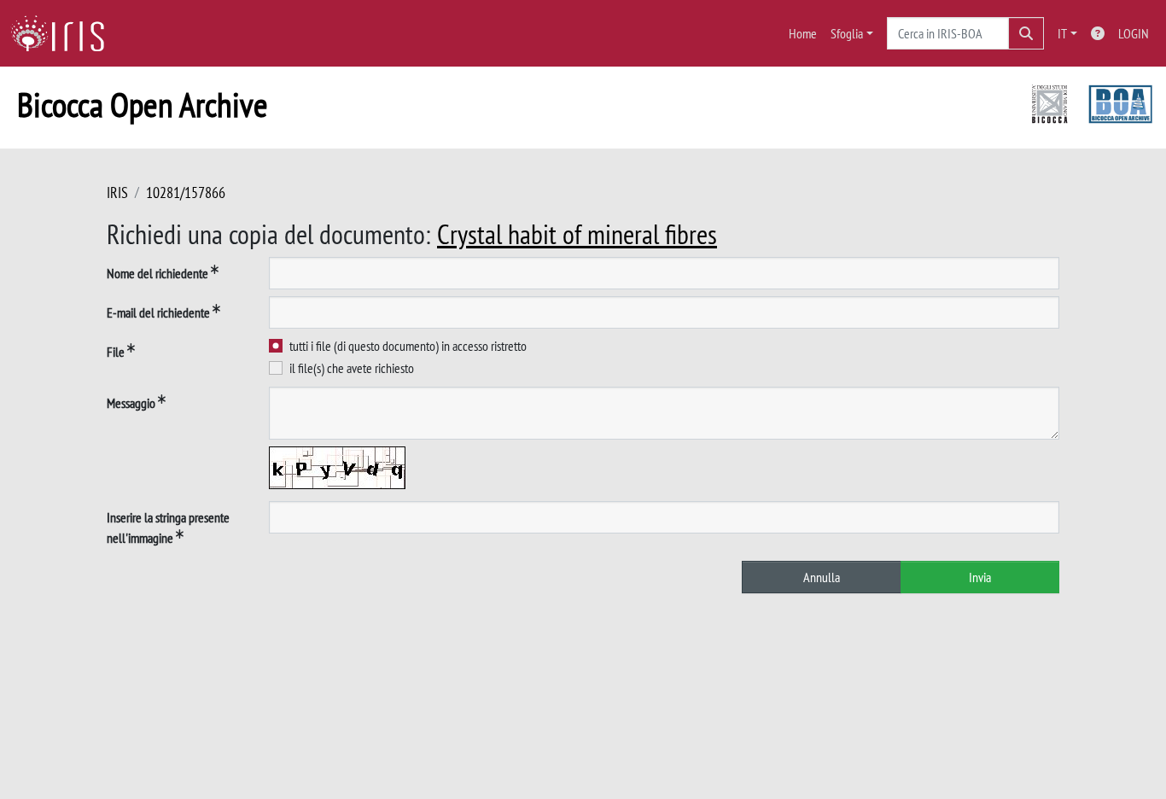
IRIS (117, 192)
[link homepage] (64, 33)
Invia (980, 577)
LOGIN (1133, 33)
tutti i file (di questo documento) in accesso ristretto (408, 345)
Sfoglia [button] (847, 33)
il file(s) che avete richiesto (351, 367)
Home (803, 33)
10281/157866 (185, 192)
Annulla (821, 577)
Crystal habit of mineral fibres (577, 234)
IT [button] (1062, 33)
